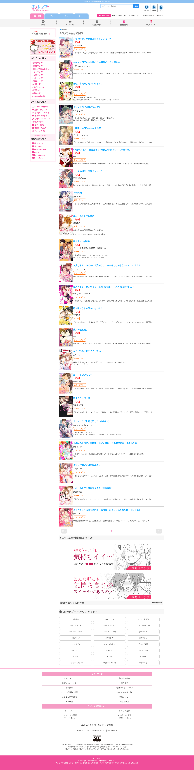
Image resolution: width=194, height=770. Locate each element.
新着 (43, 25)
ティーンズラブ (79, 49)
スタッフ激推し (109, 644)
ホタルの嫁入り (148, 16)
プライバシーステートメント (95, 730)
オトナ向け (143, 663)
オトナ (81, 16)
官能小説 (143, 657)
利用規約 (80, 730)
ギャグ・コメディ (109, 625)
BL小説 (109, 657)
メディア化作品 (143, 619)
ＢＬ (66, 16)
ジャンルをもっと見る (39, 135)
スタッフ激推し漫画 (69, 692)
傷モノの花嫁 (117, 16)
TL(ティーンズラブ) (76, 663)
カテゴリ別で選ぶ (69, 697)
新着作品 (160, 16)
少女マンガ (143, 632)
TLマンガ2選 (143, 644)
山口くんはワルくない (132, 16)
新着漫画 (69, 688)
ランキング (70, 25)
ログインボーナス (69, 683)
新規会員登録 (124, 678)
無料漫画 (124, 25)
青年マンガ (143, 638)
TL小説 (75, 657)
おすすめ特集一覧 (124, 692)
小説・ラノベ (75, 650)
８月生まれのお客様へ (40, 34)
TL (52, 16)
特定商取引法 (112, 730)
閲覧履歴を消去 (156, 602)
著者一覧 (69, 701)
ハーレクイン (75, 644)
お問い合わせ (106, 725)
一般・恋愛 (37, 16)
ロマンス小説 (143, 650)
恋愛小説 (109, 650)
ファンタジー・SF (143, 625)
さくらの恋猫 (124, 711)
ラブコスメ (150, 25)
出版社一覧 (124, 701)
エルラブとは (69, 678)
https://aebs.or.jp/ (123, 749)
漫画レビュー (124, 697)
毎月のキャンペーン (124, 688)
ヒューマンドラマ (75, 632)
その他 (76, 318)
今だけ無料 (97, 25)
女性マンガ (76, 638)
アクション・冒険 (109, 632)
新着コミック (109, 619)
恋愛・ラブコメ (79, 200)
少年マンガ (109, 638)
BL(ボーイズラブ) (109, 663)
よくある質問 (89, 725)
